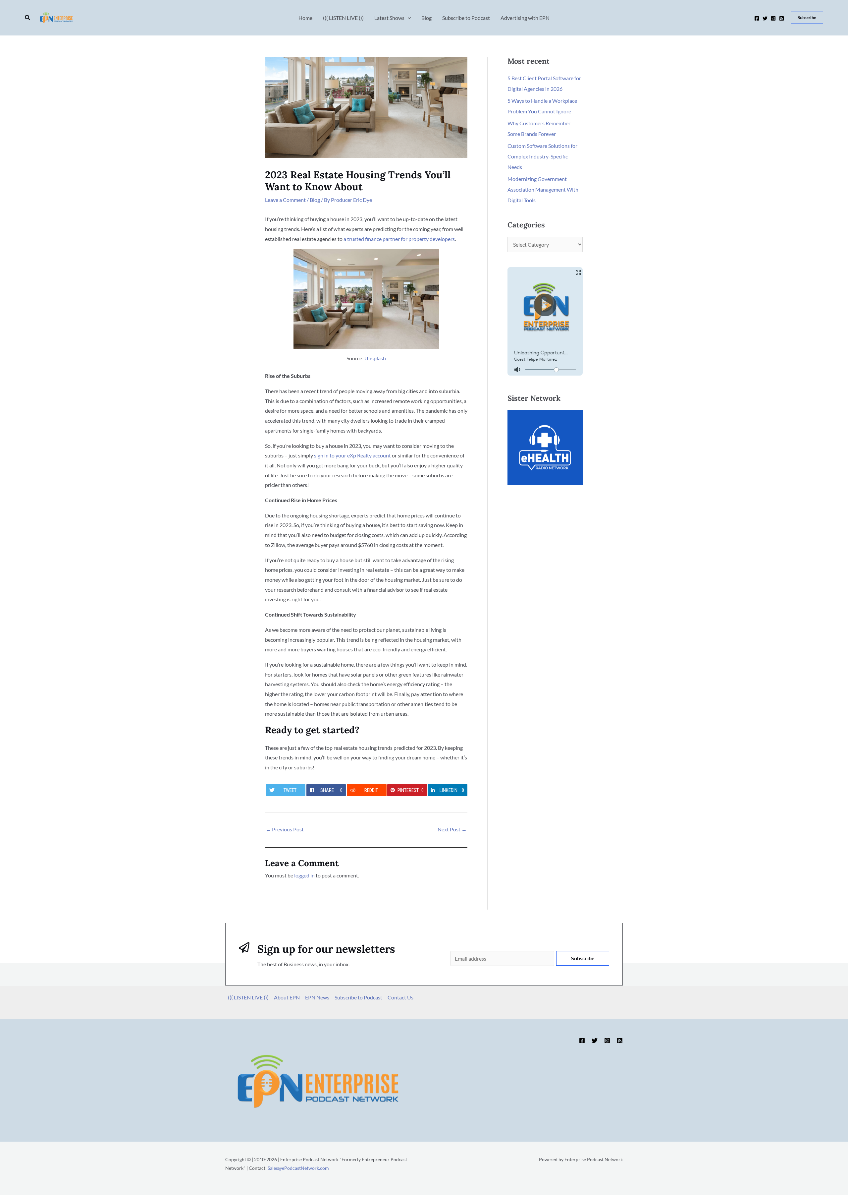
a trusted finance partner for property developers (399, 239)
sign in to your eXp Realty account (352, 455)
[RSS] (781, 18)
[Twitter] (765, 18)
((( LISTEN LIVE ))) (248, 997)
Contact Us (400, 997)
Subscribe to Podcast (358, 997)
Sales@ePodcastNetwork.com (298, 1168)
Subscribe (583, 958)
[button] (28, 18)
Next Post (452, 829)
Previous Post (285, 829)
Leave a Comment (285, 200)
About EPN (287, 997)
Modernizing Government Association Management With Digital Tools (542, 189)
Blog (315, 200)
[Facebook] (756, 18)
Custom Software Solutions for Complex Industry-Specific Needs (542, 156)
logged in (304, 875)
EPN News (317, 997)
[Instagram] (773, 18)
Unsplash (375, 358)
